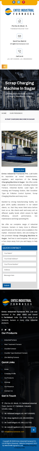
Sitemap (7, 382)
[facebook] (14, 2)
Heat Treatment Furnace (12, 344)
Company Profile (10, 373)
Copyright (6, 441)
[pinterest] (23, 2)
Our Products (9, 378)
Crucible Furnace (10, 349)
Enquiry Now (19, 170)
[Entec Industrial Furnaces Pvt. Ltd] (19, 11)
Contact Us (8, 391)
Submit (6, 285)
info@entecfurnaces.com (19, 44)
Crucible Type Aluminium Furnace (15, 353)
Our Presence (16, 113)
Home (4, 113)
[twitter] (18, 2)
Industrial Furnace (10, 340)
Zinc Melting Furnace (11, 357)
